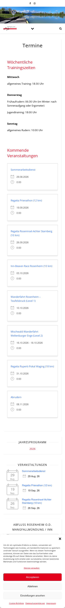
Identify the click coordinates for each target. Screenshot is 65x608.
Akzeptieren (32, 577)
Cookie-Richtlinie (16, 603)
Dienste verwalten (32, 568)
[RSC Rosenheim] (10, 28)
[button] (60, 538)
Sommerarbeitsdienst (23, 169)
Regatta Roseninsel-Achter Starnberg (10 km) (36, 501)
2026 (33, 448)
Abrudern (16, 397)
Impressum (51, 603)
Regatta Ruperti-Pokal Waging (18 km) (32, 366)
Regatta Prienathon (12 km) (26, 200)
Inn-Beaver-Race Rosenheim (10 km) (31, 266)
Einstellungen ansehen (32, 595)
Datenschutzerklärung (35, 603)
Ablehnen (33, 586)
